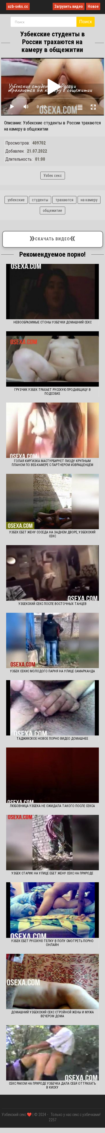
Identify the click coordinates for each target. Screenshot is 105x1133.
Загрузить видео (68, 6)
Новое (93, 6)
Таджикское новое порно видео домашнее (52, 739)
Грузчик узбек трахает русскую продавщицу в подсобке (52, 392)
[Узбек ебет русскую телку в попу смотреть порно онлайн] (52, 910)
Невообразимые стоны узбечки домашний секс (52, 322)
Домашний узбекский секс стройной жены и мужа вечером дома (52, 1014)
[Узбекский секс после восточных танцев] (52, 572)
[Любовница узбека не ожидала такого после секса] (52, 775)
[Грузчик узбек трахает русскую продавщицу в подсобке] (52, 359)
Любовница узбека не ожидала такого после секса (52, 806)
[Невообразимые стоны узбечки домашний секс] (52, 291)
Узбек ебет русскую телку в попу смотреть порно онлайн (52, 943)
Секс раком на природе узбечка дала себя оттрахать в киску (52, 1085)
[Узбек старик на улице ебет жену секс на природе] (52, 842)
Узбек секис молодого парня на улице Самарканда (52, 671)
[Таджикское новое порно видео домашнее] (52, 707)
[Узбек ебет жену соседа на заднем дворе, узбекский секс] (52, 501)
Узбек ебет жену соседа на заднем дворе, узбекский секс (52, 534)
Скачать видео (52, 238)
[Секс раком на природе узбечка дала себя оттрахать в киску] (52, 1052)
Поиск (85, 21)
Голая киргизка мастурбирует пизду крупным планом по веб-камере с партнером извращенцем (52, 463)
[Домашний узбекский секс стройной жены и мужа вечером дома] (52, 981)
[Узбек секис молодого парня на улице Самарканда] (52, 640)
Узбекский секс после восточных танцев (52, 604)
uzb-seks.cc (18, 6)
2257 (53, 1120)
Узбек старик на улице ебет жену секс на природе (52, 873)
